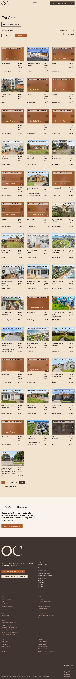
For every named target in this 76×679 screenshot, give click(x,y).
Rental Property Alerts (8, 635)
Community (5, 649)
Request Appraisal (7, 606)
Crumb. (68, 676)
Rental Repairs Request (8, 630)
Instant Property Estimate (46, 651)
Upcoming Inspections (45, 604)
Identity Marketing (67, 674)
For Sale (40, 599)
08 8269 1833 (42, 570)
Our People (5, 644)
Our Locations (5, 646)
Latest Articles (42, 642)
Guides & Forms (43, 646)
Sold (2, 601)
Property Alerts (43, 608)
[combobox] (19, 30)
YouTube (40, 586)
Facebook (41, 582)
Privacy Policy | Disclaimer (41, 676)
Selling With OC (6, 599)
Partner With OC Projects (46, 615)
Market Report (42, 644)
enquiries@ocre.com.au (45, 575)
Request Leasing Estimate (9, 632)
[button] (29, 54)
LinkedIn (40, 584)
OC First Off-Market (44, 601)
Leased (3, 620)
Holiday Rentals (6, 625)
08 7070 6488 (42, 565)
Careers (3, 651)
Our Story (4, 642)
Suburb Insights (43, 649)
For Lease (4, 618)
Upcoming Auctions (44, 606)
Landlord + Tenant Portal (9, 627)
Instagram (41, 580)
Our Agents (5, 604)
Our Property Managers (8, 623)
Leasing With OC (6, 615)
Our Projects (42, 618)
